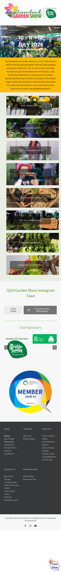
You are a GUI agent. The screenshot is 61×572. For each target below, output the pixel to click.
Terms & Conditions (9, 452)
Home (7, 436)
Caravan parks (10, 482)
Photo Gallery (29, 439)
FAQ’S (7, 488)
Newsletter (9, 442)
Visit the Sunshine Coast (11, 498)
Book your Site (29, 479)
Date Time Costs (11, 485)
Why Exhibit (28, 476)
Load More (13, 310)
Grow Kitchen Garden (48, 449)
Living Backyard (49, 456)
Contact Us (9, 445)
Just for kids (47, 459)
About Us (27, 436)
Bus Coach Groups (9, 477)
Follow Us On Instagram (42, 310)
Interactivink (31, 521)
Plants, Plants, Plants (48, 437)
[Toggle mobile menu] (55, 21)
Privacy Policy (10, 447)
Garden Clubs (48, 453)
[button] (6, 347)
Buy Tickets (9, 439)
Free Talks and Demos (48, 443)
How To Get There (9, 492)
